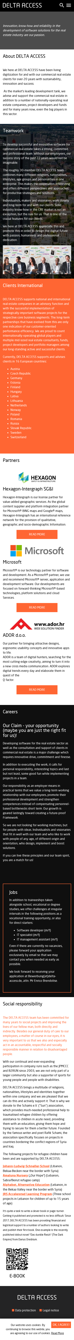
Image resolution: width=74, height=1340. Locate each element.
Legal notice (51, 1310)
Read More (57, 1333)
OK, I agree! (61, 1325)
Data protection (25, 1310)
